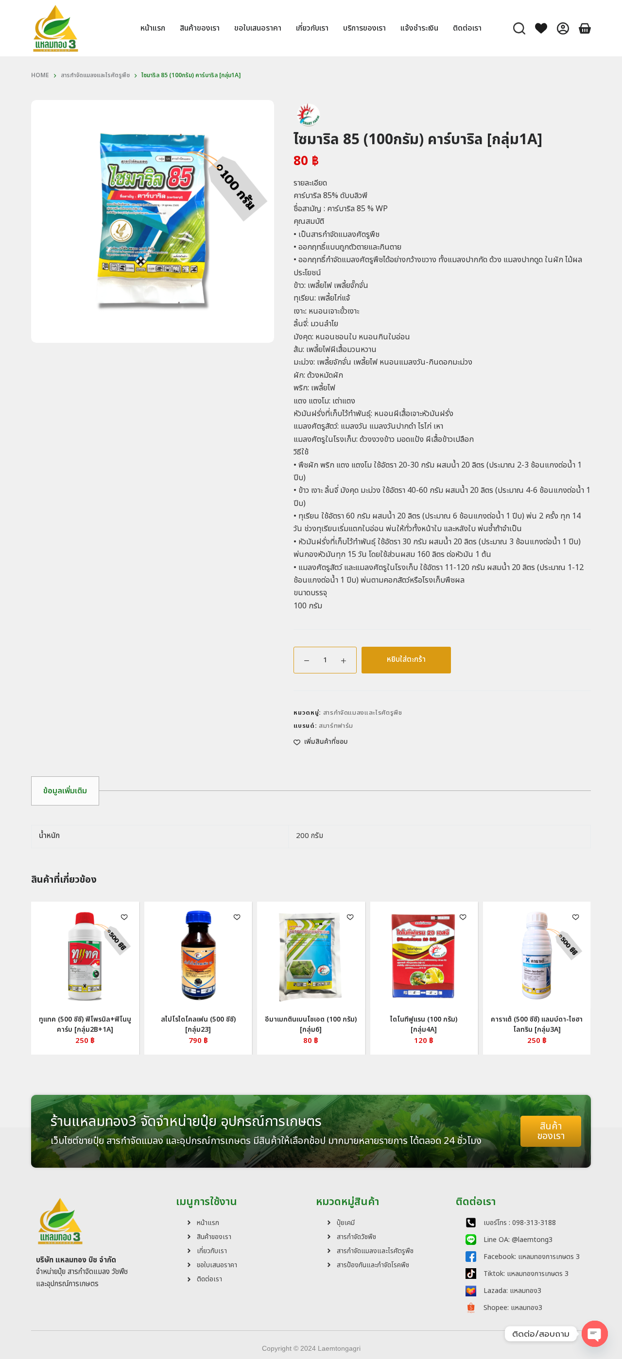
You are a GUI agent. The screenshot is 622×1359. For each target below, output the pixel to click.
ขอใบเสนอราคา (257, 28)
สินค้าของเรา (200, 28)
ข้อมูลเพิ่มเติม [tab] (65, 791)
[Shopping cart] (585, 28)
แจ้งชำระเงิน (419, 28)
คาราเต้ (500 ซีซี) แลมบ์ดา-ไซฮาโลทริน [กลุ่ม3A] (480, 1024)
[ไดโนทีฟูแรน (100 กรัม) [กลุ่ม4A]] (367, 955)
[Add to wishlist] (519, 916)
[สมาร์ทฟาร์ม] (308, 114)
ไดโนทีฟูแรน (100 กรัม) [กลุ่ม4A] (366, 1024)
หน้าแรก (152, 28)
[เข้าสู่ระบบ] (563, 28)
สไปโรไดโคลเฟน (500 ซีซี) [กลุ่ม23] (141, 1024)
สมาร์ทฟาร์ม (336, 726)
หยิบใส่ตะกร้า (406, 659)
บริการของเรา (364, 28)
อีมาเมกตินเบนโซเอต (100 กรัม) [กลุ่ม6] (254, 1024)
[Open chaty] (595, 1334)
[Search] (519, 28)
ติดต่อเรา (467, 28)
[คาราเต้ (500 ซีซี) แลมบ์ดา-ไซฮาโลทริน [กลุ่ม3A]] (480, 955)
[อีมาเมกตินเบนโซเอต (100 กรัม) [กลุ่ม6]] (254, 955)
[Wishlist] (541, 28)
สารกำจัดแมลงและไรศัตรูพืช (362, 713)
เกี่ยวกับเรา (312, 28)
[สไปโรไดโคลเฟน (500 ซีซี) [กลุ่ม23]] (141, 955)
